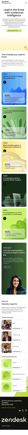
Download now (16, 328)
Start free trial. (7, 404)
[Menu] (25, 2)
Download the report (13, 30)
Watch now (7, 267)
